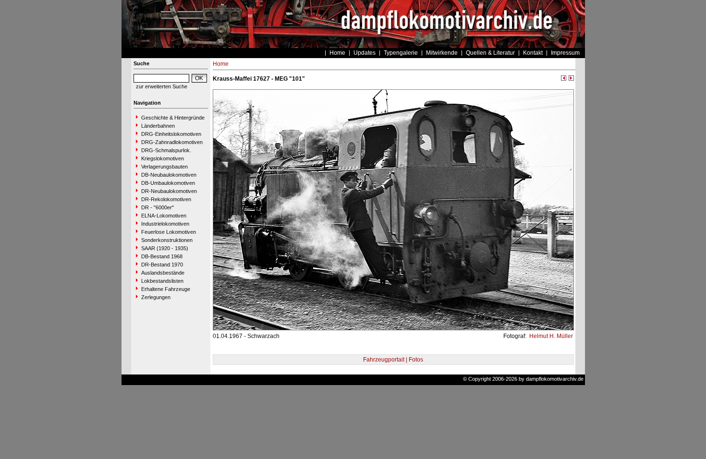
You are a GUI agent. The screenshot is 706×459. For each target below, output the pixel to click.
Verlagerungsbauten (164, 166)
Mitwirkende (442, 52)
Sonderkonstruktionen (167, 240)
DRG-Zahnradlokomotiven (172, 142)
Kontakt (533, 52)
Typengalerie (401, 52)
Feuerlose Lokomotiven (168, 232)
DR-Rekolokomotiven (166, 199)
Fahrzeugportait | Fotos (393, 359)
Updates (364, 52)
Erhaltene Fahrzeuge (165, 289)
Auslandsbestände (162, 273)
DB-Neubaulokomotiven (168, 175)
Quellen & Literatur (490, 52)
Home (337, 52)
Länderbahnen (158, 126)
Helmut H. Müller (550, 336)
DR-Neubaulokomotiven (169, 191)
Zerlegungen (155, 297)
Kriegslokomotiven (162, 158)
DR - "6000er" (157, 207)
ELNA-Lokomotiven (163, 215)
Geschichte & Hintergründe (173, 118)
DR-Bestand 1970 (162, 264)
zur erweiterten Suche (161, 86)
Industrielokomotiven (165, 224)
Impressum (565, 52)
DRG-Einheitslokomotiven (171, 134)
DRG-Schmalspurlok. (166, 150)
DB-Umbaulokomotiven (168, 183)
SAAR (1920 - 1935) (164, 248)
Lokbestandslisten (162, 281)
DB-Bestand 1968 (162, 256)
